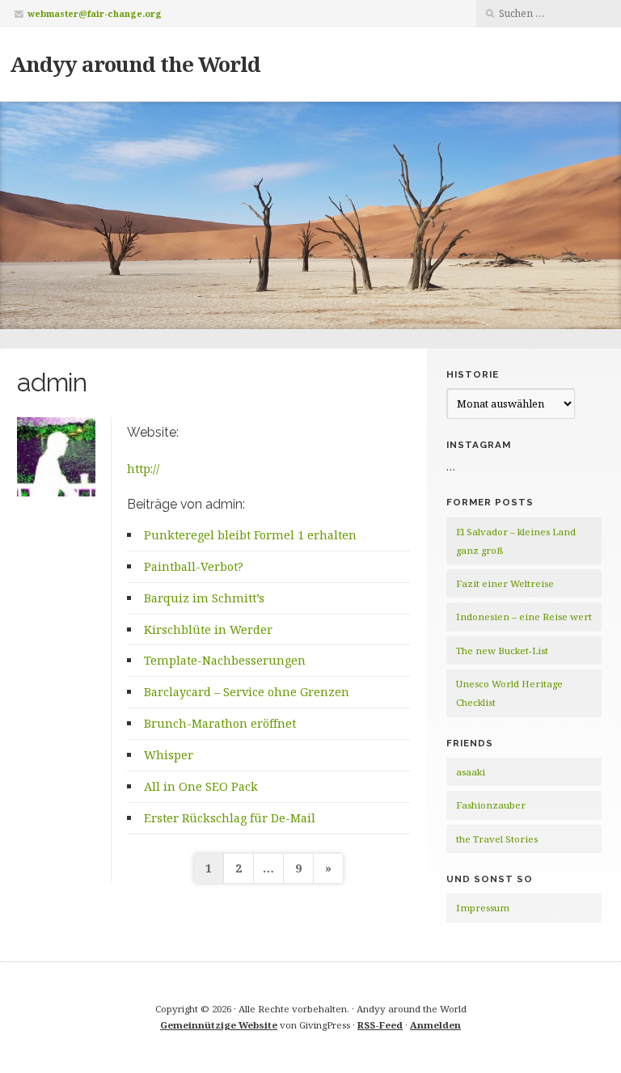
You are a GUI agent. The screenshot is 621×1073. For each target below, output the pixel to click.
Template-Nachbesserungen (225, 660)
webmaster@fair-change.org (94, 13)
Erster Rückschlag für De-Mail (229, 818)
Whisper (168, 755)
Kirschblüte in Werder (208, 629)
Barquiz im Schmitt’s (204, 598)
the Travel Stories (497, 839)
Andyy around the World (135, 63)
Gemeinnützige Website (218, 1025)
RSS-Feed (380, 1025)
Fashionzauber (491, 805)
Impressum (482, 908)
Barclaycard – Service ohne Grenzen (246, 691)
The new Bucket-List (502, 650)
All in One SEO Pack (201, 786)
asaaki (470, 772)
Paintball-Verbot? (193, 566)
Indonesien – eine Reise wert (524, 616)
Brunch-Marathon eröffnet (220, 723)
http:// (143, 468)
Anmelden (435, 1025)
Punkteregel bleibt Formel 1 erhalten (250, 535)
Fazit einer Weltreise (505, 583)
